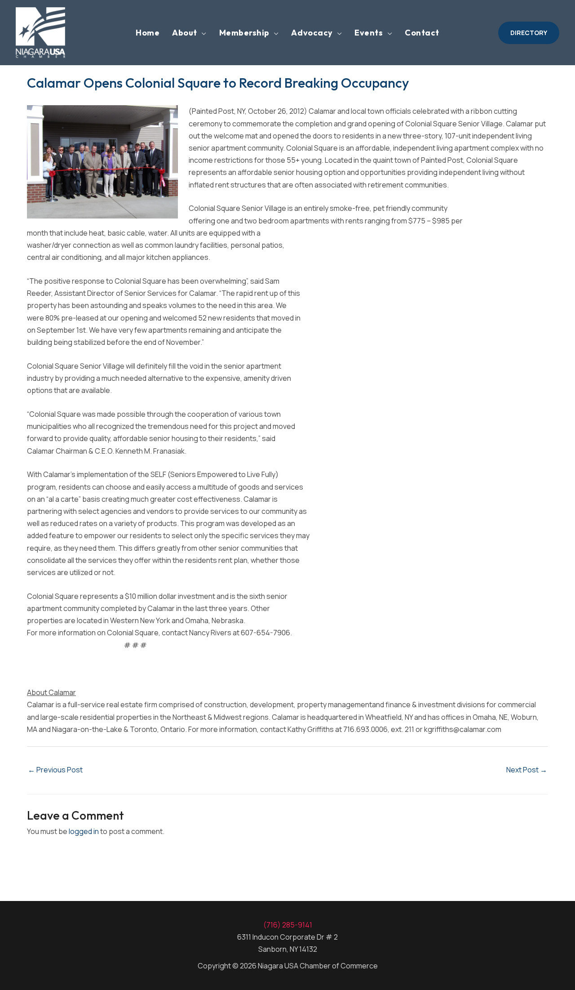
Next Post (526, 770)
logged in (84, 831)
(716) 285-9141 (287, 925)
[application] (202, 33)
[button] (528, 33)
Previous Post (55, 770)
